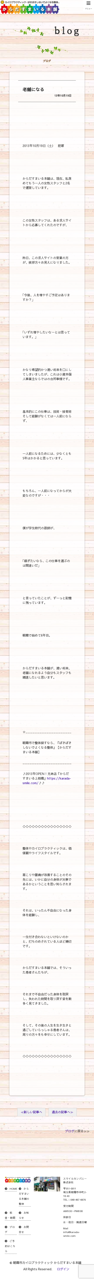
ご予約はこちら (10, 1246)
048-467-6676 (78, 1199)
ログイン (63, 1269)
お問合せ (24, 1229)
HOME (13, 1188)
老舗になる (33, 89)
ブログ (69, 1131)
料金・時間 (10, 1215)
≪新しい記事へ (31, 1112)
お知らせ (24, 1215)
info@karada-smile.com (71, 1233)
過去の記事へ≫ (62, 1112)
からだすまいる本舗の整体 (24, 1196)
